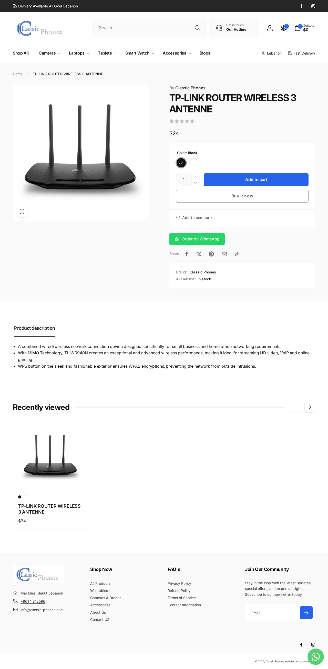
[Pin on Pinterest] (211, 254)
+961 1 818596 (32, 601)
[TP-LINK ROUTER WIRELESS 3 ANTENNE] (51, 480)
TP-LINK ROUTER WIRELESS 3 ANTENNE (49, 509)
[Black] (181, 162)
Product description (34, 328)
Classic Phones (187, 87)
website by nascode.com (300, 661)
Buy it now (242, 195)
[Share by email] (224, 254)
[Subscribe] (306, 612)
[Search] (197, 28)
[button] (304, 28)
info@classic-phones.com (42, 610)
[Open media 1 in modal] (81, 153)
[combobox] (149, 28)
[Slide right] (309, 407)
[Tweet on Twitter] (199, 254)
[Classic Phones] (38, 580)
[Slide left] (296, 407)
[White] (194, 162)
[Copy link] (237, 254)
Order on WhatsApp (201, 238)
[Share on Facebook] (186, 254)
